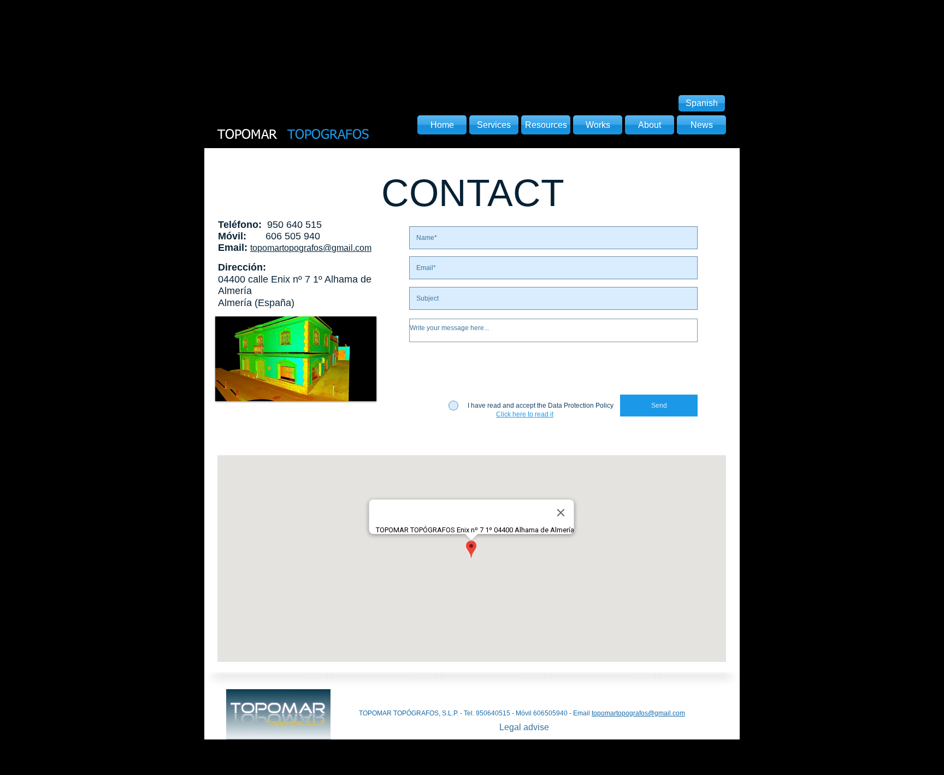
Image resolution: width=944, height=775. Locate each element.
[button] (524, 414)
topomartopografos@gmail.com (638, 713)
